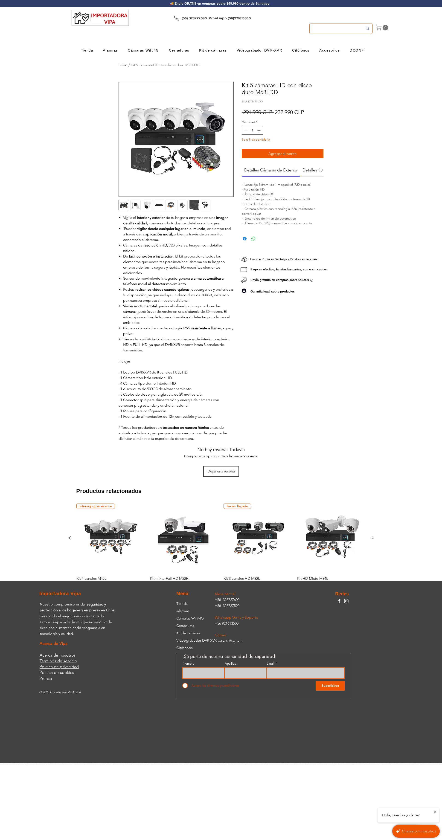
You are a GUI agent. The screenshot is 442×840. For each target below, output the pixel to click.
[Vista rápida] (184, 538)
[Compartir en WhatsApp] (253, 238)
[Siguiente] (372, 538)
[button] (383, 27)
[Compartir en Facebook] (244, 238)
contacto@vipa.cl (229, 641)
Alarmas (182, 611)
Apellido (230, 663)
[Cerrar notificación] (435, 812)
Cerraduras (185, 625)
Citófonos (184, 648)
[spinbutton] (252, 130)
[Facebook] (339, 601)
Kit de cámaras (188, 633)
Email (270, 663)
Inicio (123, 65)
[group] (221, 545)
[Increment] (259, 130)
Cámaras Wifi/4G (190, 618)
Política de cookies (57, 672)
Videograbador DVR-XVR (196, 640)
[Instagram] (346, 601)
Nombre (188, 663)
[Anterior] (70, 538)
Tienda (182, 603)
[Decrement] (245, 130)
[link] (271, 170)
